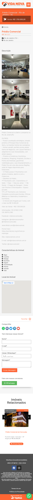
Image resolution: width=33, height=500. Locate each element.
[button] (28, 5)
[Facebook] (14, 468)
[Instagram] (19, 468)
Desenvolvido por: (16, 495)
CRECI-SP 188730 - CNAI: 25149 (16, 463)
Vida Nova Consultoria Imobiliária (16, 460)
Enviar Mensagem (9, 370)
